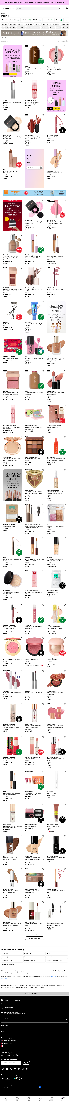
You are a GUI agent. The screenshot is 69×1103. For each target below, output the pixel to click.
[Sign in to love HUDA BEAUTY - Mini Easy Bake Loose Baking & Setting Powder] (43, 200)
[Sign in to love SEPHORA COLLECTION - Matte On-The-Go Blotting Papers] (43, 405)
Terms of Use (12, 1087)
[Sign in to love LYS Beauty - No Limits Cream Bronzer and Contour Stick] (21, 149)
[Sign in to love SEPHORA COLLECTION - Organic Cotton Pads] (64, 570)
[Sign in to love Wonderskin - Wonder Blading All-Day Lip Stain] (21, 671)
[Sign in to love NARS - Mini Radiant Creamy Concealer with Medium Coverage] (21, 771)
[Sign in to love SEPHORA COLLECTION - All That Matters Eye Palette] (43, 437)
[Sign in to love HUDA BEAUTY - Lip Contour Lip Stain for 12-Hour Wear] (64, 267)
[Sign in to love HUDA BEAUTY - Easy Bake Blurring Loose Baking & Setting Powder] (21, 115)
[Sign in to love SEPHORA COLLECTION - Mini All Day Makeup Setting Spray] (64, 836)
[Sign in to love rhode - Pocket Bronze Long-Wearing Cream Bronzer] (43, 46)
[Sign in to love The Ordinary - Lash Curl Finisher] (64, 771)
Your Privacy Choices (33, 1087)
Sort (6, 27)
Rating (57, 27)
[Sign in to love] (21, 80)
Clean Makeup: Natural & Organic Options (18, 987)
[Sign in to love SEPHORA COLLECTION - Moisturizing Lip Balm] (21, 737)
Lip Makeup (33, 985)
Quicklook (34, 63)
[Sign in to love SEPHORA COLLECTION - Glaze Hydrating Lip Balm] (64, 804)
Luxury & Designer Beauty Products (39, 987)
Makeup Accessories (42, 985)
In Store (13, 27)
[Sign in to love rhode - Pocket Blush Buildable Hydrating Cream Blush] (43, 371)
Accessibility (19, 1087)
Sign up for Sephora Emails (9, 1059)
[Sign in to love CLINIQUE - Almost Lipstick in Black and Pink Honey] (43, 671)
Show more (4, 978)
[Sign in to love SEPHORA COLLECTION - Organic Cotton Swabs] (21, 504)
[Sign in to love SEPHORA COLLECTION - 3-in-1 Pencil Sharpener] (43, 804)
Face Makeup (52, 985)
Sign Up (26, 1063)
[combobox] (38, 8)
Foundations (14, 985)
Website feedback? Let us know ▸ (34, 994)
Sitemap (25, 1087)
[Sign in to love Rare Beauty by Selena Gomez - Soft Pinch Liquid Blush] (43, 737)
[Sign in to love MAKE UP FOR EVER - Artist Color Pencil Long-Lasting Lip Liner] (64, 869)
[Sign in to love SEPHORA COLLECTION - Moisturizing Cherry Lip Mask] (21, 336)
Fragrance (21, 985)
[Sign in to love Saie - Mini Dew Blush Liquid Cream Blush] (43, 336)
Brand (51, 27)
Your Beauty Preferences (32, 27)
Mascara (27, 985)
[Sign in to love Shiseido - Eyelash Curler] (21, 302)
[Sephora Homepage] (7, 8)
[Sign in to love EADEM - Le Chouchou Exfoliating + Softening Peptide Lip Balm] (64, 46)
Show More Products (34, 938)
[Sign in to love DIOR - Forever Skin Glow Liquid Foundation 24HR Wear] (21, 836)
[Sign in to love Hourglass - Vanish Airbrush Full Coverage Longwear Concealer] (64, 234)
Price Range (44, 27)
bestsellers (54, 976)
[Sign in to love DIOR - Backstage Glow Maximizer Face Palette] (64, 504)
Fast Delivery (22, 27)
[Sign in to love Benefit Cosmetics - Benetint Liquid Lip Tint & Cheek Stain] (43, 902)
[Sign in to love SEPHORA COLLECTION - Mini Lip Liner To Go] (64, 115)
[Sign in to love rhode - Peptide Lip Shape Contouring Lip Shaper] (21, 537)
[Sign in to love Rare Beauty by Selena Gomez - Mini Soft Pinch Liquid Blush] (64, 405)
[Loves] (63, 8)
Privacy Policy (4, 1087)
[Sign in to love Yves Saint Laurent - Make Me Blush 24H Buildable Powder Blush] (64, 671)
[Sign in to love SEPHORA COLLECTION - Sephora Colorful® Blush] (43, 638)
